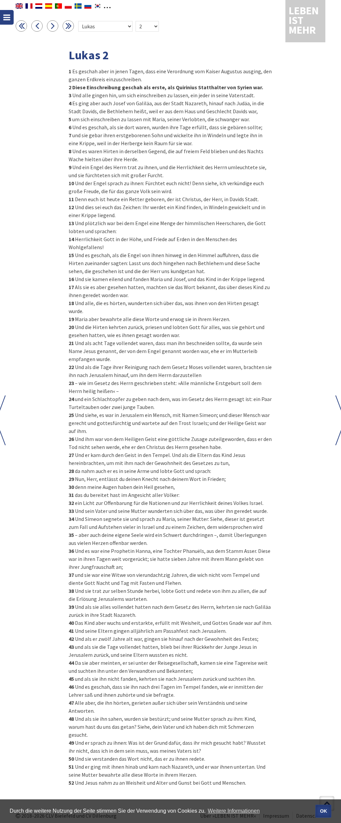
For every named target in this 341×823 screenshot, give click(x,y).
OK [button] (323, 811)
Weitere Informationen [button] (234, 811)
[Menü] (7, 17)
